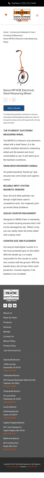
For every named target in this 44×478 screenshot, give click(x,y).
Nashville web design (13, 466)
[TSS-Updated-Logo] (22, 10)
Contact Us (8, 336)
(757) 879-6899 (9, 386)
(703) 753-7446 (9, 371)
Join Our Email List (12, 350)
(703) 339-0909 (9, 418)
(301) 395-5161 (9, 434)
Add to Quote (14, 108)
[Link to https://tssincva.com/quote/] (6, 15)
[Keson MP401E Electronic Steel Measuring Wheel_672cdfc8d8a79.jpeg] (22, 67)
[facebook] (5, 305)
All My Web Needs (31, 466)
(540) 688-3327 (9, 402)
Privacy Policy (9, 345)
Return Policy (9, 341)
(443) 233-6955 (9, 449)
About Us (7, 313)
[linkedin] (14, 305)
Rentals (6, 331)
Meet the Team (10, 317)
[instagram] (10, 305)
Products (7, 322)
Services (7, 327)
